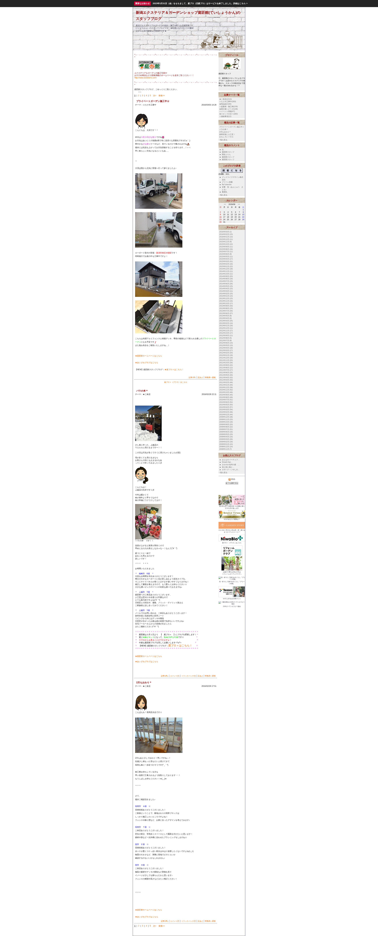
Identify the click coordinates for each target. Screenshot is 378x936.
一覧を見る (223, 140)
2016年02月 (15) (226, 234)
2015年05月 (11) (226, 257)
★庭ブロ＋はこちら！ (174, 369)
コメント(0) (174, 676)
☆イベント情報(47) (227, 111)
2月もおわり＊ (225, 132)
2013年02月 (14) (226, 323)
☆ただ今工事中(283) (227, 101)
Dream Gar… (227, 462)
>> (239, 204)
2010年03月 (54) (226, 410)
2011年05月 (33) (226, 375)
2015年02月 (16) (226, 264)
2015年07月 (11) (226, 252)
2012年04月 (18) (226, 348)
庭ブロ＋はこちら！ (180, 645)
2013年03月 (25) (226, 321)
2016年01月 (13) (226, 237)
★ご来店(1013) (225, 99)
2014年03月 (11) (226, 291)
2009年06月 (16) (226, 432)
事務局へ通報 (210, 377)
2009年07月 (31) (226, 429)
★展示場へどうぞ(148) (228, 109)
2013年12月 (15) (226, 298)
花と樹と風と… (228, 467)
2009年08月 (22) (226, 427)
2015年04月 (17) (226, 259)
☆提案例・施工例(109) (228, 106)
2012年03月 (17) (226, 350)
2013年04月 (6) (225, 318)
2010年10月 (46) (226, 392)
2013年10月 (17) (226, 303)
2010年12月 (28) (226, 387)
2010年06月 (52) (226, 402)
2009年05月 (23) (226, 434)
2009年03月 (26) (226, 439)
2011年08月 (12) (226, 368)
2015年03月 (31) (226, 261)
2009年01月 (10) (226, 444)
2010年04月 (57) (226, 407)
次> (154, 95)
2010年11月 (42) (226, 390)
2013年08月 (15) (226, 308)
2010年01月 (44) (226, 415)
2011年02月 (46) (226, 382)
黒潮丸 (224, 192)
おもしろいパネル (226, 137)
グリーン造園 (227, 182)
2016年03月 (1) (225, 232)
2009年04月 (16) (226, 437)
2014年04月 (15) (226, 289)
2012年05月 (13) (226, 345)
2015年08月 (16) (226, 249)
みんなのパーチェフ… (231, 460)
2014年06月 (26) (226, 284)
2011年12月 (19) (226, 358)
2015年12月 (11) (226, 239)
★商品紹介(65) (225, 104)
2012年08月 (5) (225, 338)
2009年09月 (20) (226, 424)
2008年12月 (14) (226, 447)
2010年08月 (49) (226, 397)
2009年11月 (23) (226, 419)
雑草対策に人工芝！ (227, 134)
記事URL (192, 377)
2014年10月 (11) (226, 274)
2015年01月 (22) (226, 266)
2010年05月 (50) (226, 405)
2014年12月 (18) (226, 269)
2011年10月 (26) (226, 363)
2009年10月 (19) (226, 422)
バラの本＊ (223, 129)
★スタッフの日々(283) (228, 114)
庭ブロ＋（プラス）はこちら (175, 382)
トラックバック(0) (188, 676)
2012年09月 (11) (226, 335)
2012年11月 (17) (226, 331)
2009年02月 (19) (226, 442)
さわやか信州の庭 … (231, 465)
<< (225, 204)
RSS (233, 479)
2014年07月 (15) (226, 281)
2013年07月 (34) (226, 311)
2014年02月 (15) (226, 294)
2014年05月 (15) (226, 286)
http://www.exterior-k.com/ (145, 78)
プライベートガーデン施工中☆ (231, 127)
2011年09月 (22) (226, 365)
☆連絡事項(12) (225, 116)
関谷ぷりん (226, 154)
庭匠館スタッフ (228, 152)
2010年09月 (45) (226, 395)
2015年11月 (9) (225, 242)
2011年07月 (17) (226, 370)
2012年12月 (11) (226, 328)
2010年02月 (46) (226, 412)
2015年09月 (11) (226, 247)
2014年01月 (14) (226, 296)
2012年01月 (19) (226, 355)
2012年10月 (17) (226, 333)
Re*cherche (227, 185)
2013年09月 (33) (226, 306)
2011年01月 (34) (226, 385)
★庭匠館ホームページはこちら (148, 356)
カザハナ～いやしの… (231, 470)
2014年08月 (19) (226, 279)
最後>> (162, 95)
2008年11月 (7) (225, 449)
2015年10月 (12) (226, 244)
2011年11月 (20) (226, 360)
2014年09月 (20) (226, 276)
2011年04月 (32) (226, 378)
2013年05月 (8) (225, 316)
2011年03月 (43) (226, 380)
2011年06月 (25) (226, 373)
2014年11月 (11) (226, 271)
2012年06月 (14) (226, 343)
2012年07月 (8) (225, 340)
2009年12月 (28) (226, 417)
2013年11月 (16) (226, 301)
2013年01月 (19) (226, 326)
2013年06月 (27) (226, 313)
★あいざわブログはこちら (146, 362)
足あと (200, 377)
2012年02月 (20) (226, 353)
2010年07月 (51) (226, 400)
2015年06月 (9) (225, 254)
